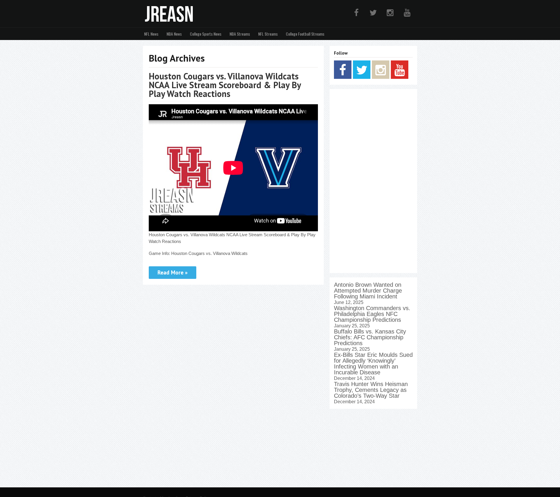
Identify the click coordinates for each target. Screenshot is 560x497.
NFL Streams (268, 34)
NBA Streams (240, 34)
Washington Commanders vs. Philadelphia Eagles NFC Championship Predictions (372, 314)
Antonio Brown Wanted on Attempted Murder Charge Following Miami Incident (368, 290)
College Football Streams (305, 34)
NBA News (174, 34)
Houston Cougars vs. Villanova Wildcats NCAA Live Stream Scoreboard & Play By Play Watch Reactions (225, 84)
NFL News (151, 34)
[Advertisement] (373, 181)
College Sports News (205, 34)
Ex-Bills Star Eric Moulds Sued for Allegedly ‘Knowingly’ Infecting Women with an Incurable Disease (373, 364)
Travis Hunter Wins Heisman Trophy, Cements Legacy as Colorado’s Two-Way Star (371, 390)
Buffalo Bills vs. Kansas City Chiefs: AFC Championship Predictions (370, 337)
